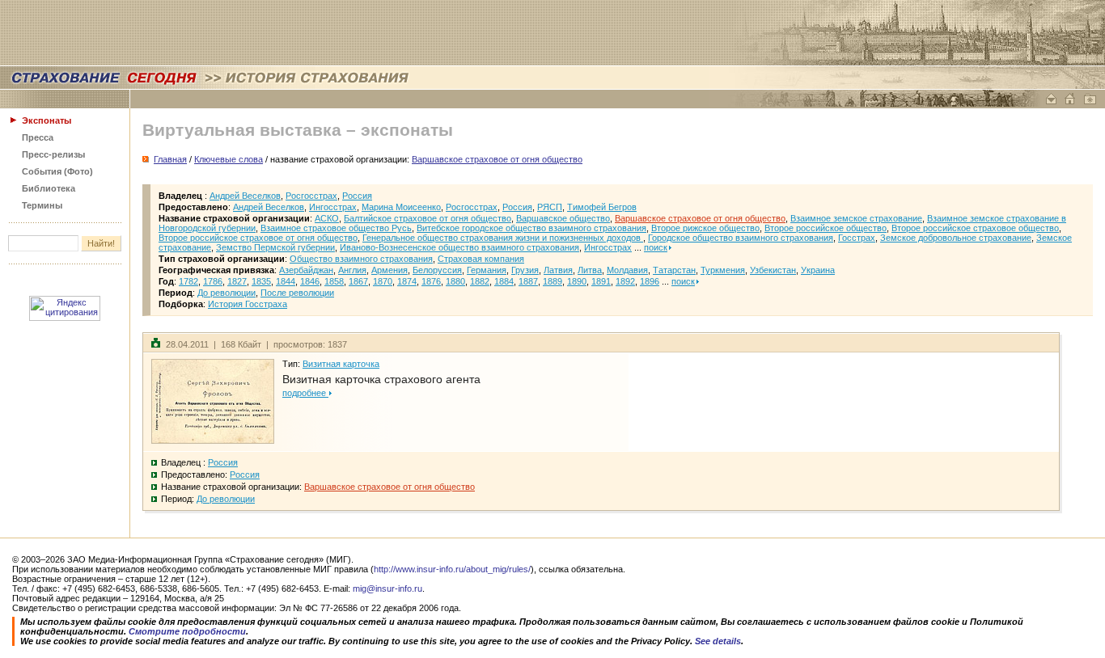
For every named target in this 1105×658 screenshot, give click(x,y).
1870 (382, 281)
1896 (649, 281)
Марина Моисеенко (401, 207)
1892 (625, 281)
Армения (389, 270)
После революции (297, 292)
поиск (655, 247)
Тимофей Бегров (602, 207)
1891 (601, 281)
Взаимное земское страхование (856, 218)
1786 (212, 281)
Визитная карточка (341, 364)
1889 (552, 281)
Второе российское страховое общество (975, 228)
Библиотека (48, 188)
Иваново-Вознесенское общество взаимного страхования (459, 247)
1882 (479, 281)
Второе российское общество (825, 228)
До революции (226, 292)
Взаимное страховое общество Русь (336, 228)
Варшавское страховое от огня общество (700, 218)
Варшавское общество (563, 218)
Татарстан (674, 270)
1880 (455, 281)
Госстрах (856, 238)
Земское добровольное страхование (955, 238)
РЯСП (549, 207)
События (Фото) (57, 171)
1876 (431, 281)
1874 (407, 281)
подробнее (305, 393)
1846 (310, 281)
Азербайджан (306, 270)
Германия (486, 270)
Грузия (525, 270)
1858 (334, 281)
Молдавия (627, 270)
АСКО (327, 218)
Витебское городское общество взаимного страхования (531, 228)
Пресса (37, 137)
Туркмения (723, 270)
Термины (42, 205)
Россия (357, 195)
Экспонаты (46, 120)
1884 (504, 281)
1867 (358, 281)
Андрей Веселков (245, 195)
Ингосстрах (333, 207)
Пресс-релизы (53, 154)
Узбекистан (773, 270)
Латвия (558, 270)
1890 (576, 281)
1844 (285, 281)
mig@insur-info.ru (387, 588)
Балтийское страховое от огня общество (427, 218)
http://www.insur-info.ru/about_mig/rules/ (452, 569)
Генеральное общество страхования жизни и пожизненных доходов (502, 238)
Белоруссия (437, 270)
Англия (352, 270)
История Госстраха (247, 304)
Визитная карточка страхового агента (381, 379)
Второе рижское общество (705, 228)
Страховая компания (481, 259)
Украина (818, 270)
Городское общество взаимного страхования (740, 238)
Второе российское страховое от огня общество (258, 238)
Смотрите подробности (187, 631)
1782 (188, 281)
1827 (237, 281)
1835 (261, 281)
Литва (590, 270)
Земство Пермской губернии (275, 247)
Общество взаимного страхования (361, 259)
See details (718, 641)
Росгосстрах (311, 195)
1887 (528, 281)
